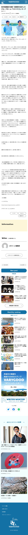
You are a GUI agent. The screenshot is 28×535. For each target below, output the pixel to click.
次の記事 (22, 265)
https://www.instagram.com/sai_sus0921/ (10, 205)
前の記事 (6, 265)
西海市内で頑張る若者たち (23, 16)
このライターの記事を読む (13, 255)
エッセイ (6, 16)
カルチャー (14, 16)
